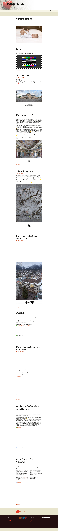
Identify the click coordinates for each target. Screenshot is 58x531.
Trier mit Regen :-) (24, 171)
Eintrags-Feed (9, 520)
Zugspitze (20, 313)
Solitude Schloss (23, 75)
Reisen (23, 77)
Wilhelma (25, 469)
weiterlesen (18, 164)
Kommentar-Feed (10, 521)
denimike (18, 14)
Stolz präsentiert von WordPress (29, 529)
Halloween (31, 521)
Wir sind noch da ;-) (25, 19)
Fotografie (31, 520)
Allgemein (22, 20)
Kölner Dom (23, 132)
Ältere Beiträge (21, 511)
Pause (19, 49)
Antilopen (25, 477)
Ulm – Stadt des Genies (27, 115)
